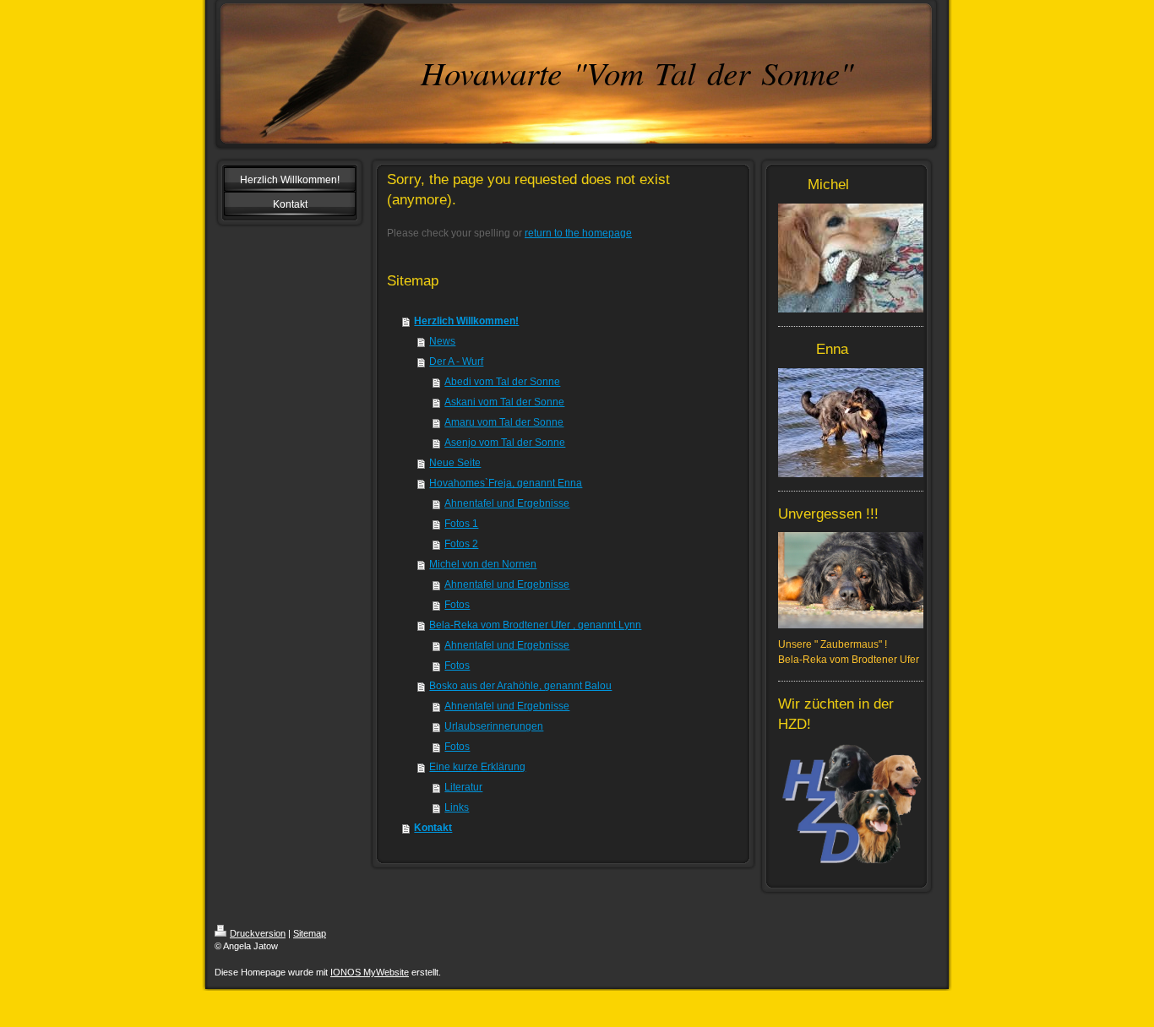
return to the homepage (578, 233)
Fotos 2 (461, 544)
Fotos (457, 605)
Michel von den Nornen (482, 564)
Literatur (463, 787)
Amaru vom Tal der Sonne (503, 422)
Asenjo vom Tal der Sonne (504, 442)
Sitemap (309, 933)
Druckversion (258, 933)
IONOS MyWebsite (369, 972)
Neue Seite (455, 463)
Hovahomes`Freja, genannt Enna (505, 483)
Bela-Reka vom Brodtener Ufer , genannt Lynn (535, 625)
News (442, 341)
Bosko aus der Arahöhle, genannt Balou (520, 686)
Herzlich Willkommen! (466, 321)
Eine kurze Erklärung (477, 767)
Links (456, 807)
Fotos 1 (461, 524)
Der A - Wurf (456, 361)
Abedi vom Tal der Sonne (502, 382)
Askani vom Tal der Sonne (504, 402)
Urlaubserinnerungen (493, 726)
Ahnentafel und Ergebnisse (506, 503)
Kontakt (433, 828)
